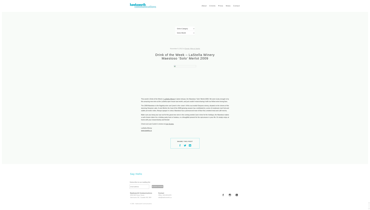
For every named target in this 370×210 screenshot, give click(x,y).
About (204, 6)
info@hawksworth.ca (165, 197)
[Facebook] (223, 195)
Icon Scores (170, 124)
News (228, 6)
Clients (212, 6)
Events (187, 48)
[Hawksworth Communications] (143, 5)
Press (220, 6)
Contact (236, 6)
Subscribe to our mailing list (140, 182)
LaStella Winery (169, 99)
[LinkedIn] (237, 195)
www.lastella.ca (146, 130)
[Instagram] (230, 195)
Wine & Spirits (195, 48)
